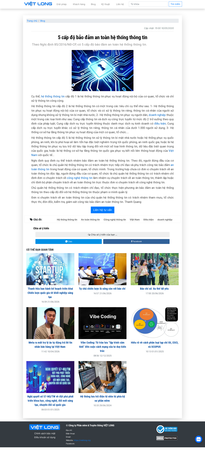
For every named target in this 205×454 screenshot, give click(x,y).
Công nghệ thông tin (115, 219)
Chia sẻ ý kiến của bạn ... (103, 234)
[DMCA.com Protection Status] (166, 437)
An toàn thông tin (90, 219)
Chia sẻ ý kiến (41, 228)
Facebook (137, 241)
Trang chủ (32, 20)
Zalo (70, 241)
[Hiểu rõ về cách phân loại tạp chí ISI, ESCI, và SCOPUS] (155, 323)
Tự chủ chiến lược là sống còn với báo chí (102, 288)
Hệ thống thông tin (67, 219)
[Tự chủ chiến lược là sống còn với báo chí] (102, 268)
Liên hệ (120, 4)
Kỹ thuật (105, 4)
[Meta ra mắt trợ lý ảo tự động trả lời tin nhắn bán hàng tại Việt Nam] (50, 323)
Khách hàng (79, 4)
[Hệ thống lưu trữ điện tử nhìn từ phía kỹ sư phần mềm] (102, 376)
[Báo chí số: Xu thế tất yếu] (155, 268)
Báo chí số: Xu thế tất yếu (154, 288)
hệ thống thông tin (53, 96)
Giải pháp (61, 4)
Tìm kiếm (175, 4)
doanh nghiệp (157, 115)
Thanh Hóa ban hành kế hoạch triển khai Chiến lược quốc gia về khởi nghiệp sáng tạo (50, 293)
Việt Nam (135, 219)
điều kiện (160, 123)
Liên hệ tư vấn (102, 210)
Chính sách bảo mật (44, 433)
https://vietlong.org (82, 440)
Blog (93, 4)
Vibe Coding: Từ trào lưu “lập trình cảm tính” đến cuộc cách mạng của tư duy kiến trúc (102, 347)
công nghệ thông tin (79, 178)
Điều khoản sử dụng (44, 437)
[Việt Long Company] (38, 3)
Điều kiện (149, 219)
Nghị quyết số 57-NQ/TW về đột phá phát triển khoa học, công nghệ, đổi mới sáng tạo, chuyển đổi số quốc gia (50, 400)
